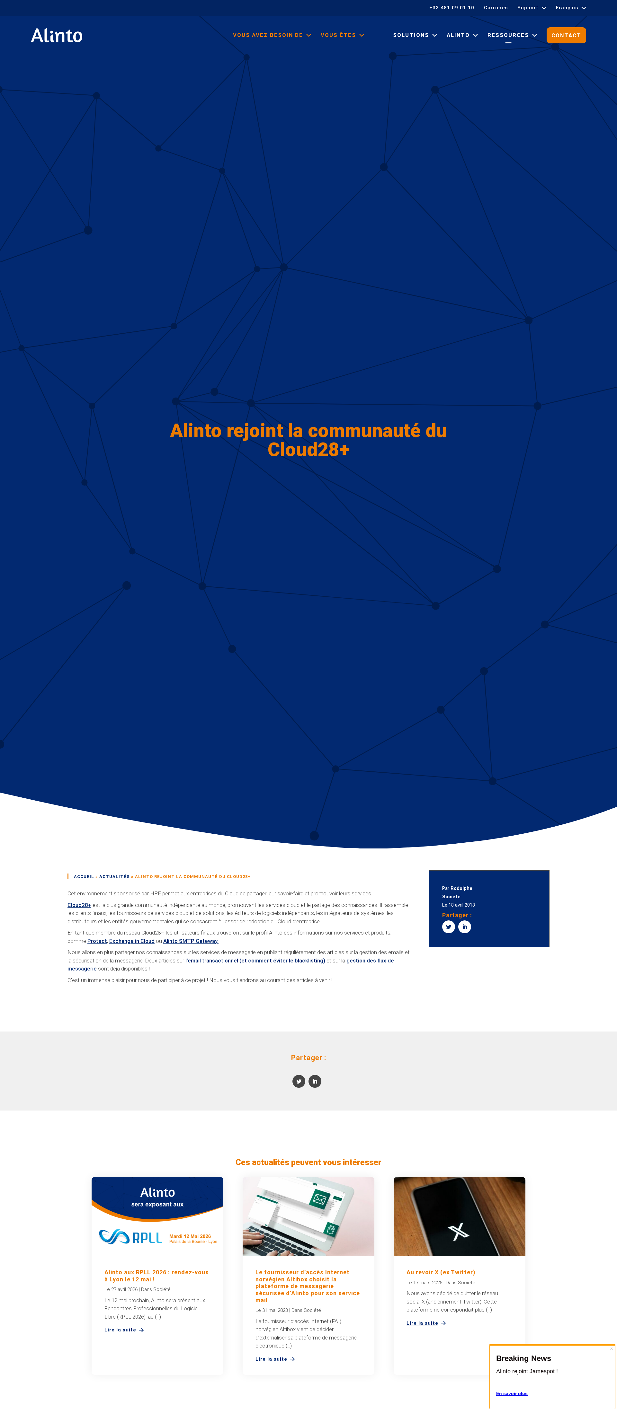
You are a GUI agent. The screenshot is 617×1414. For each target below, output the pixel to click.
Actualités (114, 876)
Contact (566, 35)
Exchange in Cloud (132, 941)
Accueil (84, 876)
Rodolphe (461, 888)
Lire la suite (120, 1330)
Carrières (496, 8)
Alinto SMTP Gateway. (191, 941)
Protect (97, 941)
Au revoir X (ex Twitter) (441, 1272)
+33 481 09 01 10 (451, 8)
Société (451, 897)
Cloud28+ (79, 905)
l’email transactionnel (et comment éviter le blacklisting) (255, 960)
